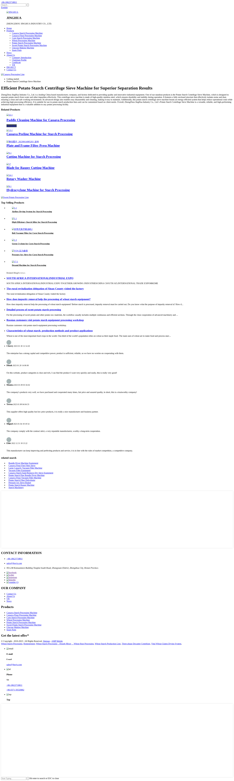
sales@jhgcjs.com (14, 563)
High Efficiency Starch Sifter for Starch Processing (34, 222)
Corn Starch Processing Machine (26, 38)
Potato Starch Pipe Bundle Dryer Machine (27, 475)
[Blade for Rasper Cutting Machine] (8, 164)
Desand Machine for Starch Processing (29, 265)
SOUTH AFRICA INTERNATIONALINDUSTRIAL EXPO (39, 278)
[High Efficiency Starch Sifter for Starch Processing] (14, 218)
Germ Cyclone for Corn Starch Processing (31, 244)
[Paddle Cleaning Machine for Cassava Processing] (9, 115)
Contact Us (11, 70)
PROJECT (11, 67)
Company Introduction (21, 57)
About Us (10, 55)
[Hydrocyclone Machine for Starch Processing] (9, 186)
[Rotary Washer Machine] (9, 175)
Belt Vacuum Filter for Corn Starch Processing (32, 233)
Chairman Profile (19, 60)
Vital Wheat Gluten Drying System (166, 644)
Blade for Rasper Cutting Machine (30, 167)
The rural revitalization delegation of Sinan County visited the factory (45, 288)
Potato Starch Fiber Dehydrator (22, 480)
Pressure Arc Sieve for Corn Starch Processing (32, 255)
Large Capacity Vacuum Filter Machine (25, 468)
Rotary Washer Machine (23, 179)
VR (13, 65)
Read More (11, 126)
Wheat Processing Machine (23, 40)
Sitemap (46, 641)
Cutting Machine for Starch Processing (33, 156)
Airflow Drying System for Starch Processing (32, 211)
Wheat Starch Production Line (108, 644)
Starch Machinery (16, 487)
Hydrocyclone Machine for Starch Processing (38, 190)
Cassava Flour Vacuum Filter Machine (25, 478)
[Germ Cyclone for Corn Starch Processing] (14, 240)
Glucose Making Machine (23, 48)
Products (10, 31)
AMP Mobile (57, 641)
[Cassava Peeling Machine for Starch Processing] (9, 130)
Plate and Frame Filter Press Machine (33, 145)
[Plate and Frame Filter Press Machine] (22, 141)
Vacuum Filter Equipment (19, 470)
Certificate (16, 62)
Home (9, 28)
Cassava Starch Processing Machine (27, 33)
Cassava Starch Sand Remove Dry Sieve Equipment (31, 473)
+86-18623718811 (9, 2)
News (9, 53)
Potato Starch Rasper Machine (21, 485)
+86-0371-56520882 (15, 690)
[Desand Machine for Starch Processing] (15, 261)
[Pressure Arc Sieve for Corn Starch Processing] (20, 251)
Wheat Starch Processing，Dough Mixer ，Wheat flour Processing (65, 644)
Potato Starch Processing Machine (26, 43)
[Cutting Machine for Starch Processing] (9, 153)
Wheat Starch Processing (11, 644)
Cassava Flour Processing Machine (27, 35)
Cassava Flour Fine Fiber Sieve (22, 465)
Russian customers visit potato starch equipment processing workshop (45, 320)
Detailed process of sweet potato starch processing (33, 309)
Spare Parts (17, 50)
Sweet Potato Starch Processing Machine (29, 45)
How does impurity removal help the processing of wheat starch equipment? (48, 299)
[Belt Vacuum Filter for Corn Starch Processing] (22, 229)
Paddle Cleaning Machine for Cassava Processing (40, 120)
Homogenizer (29, 644)
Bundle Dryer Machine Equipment (23, 463)
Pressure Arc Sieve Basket (20, 482)
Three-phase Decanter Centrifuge (136, 644)
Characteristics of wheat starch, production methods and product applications (49, 330)
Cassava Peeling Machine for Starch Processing (39, 134)
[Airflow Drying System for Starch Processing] (14, 208)
